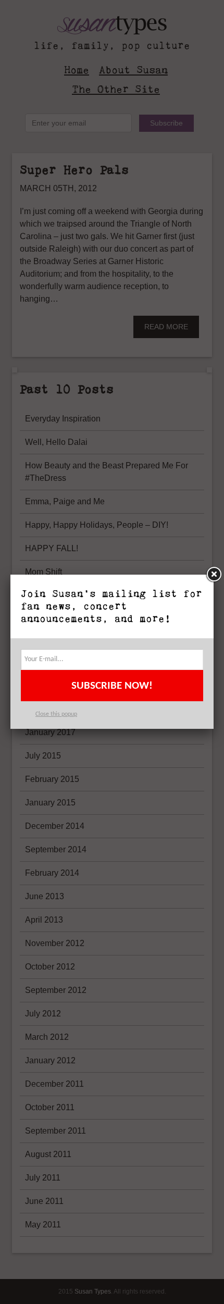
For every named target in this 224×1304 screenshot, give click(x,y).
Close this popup (56, 714)
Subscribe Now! (112, 685)
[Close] (213, 574)
